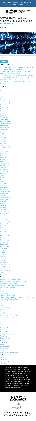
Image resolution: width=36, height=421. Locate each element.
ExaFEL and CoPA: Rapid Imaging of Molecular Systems (17, 75)
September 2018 (5, 222)
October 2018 (4, 220)
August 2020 (4, 175)
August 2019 (4, 200)
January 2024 (4, 99)
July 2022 (3, 131)
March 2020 (3, 185)
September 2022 (5, 127)
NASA (2, 304)
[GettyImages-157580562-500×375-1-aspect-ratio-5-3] (18, 53)
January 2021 (4, 165)
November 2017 (5, 242)
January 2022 (4, 143)
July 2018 (3, 226)
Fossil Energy (4, 293)
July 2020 (3, 177)
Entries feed (3, 359)
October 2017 (4, 244)
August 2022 (4, 129)
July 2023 (3, 109)
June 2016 (3, 274)
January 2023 (4, 119)
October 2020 (4, 171)
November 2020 (5, 169)
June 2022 (3, 133)
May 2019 (3, 206)
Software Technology (6, 332)
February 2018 (4, 236)
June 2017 (3, 252)
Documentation (5, 346)
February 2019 (4, 212)
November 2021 (5, 147)
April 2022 (3, 137)
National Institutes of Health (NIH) (10, 279)
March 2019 (3, 210)
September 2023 (5, 105)
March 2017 (3, 258)
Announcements (5, 330)
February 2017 (4, 260)
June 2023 (3, 111)
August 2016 (4, 272)
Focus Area (3, 336)
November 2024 (5, 89)
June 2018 (3, 228)
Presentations (4, 342)
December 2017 (5, 240)
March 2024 (3, 95)
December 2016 (5, 264)
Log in (2, 357)
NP (1, 289)
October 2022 (4, 125)
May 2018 (3, 230)
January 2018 (4, 238)
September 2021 (5, 151)
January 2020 (4, 189)
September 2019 (5, 197)
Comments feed (5, 361)
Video (2, 306)
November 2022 (5, 123)
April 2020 (3, 183)
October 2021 (4, 149)
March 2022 (3, 139)
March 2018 (3, 234)
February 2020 (4, 187)
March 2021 (3, 161)
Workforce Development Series (9, 314)
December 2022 (5, 121)
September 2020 (5, 173)
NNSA (2, 302)
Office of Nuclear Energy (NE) (9, 296)
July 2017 (3, 250)
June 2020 (3, 179)
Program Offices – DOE (7, 318)
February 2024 (4, 97)
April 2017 (3, 256)
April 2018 (3, 232)
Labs (1, 340)
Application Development (8, 328)
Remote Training (5, 308)
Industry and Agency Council (9, 352)
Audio (2, 310)
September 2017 (5, 246)
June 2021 (3, 155)
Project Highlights (5, 320)
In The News (4, 348)
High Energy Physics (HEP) (8, 287)
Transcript (3, 324)
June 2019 (3, 204)
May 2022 (3, 135)
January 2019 (4, 214)
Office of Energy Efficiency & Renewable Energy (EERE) (17, 298)
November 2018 (5, 218)
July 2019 (3, 202)
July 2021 (3, 153)
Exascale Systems (5, 338)
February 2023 (4, 117)
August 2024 (4, 91)
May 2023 (3, 113)
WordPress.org (4, 363)
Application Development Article (10, 316)
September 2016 (5, 270)
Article (2, 350)
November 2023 (5, 103)
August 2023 (4, 107)
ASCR (2, 291)
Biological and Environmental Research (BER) (14, 281)
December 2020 (5, 167)
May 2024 (3, 93)
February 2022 (4, 141)
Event (2, 344)
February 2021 (4, 163)
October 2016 (4, 268)
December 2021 (5, 145)
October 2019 (4, 195)
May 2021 (3, 157)
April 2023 (3, 115)
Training (2, 312)
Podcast (2, 322)
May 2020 (3, 181)
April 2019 (3, 208)
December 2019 (5, 191)
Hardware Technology (7, 334)
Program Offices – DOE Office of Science (12, 285)
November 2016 (5, 266)
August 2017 (4, 248)
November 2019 (5, 193)
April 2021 (3, 159)
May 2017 (3, 254)
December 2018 (5, 216)
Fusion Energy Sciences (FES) (9, 283)
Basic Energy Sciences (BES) (9, 300)
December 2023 (5, 101)
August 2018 (4, 224)
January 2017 (4, 262)
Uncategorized (4, 326)
